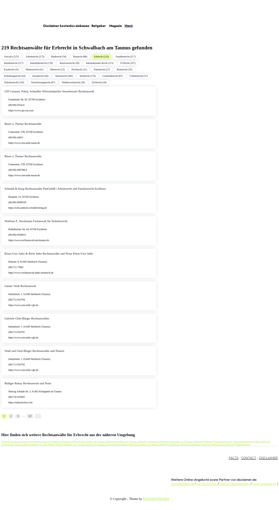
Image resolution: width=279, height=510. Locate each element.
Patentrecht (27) (102, 69)
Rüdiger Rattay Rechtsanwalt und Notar (28, 383)
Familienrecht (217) (126, 56)
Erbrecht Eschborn (30, 441)
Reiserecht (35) (124, 69)
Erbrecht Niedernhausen (238, 444)
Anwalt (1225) (11, 56)
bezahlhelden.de (182, 484)
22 (30, 416)
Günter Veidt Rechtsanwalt (20, 286)
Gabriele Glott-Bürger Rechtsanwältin (27, 318)
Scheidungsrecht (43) (15, 76)
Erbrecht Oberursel (233, 441)
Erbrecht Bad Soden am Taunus (88, 441)
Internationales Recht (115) (100, 63)
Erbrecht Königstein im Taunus (175, 441)
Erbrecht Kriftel (252, 441)
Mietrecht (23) (57, 69)
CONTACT (248, 458)
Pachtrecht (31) (79, 69)
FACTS (233, 458)
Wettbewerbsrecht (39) (73, 82)
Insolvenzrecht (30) (69, 63)
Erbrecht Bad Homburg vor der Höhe (34, 444)
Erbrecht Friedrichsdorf (212, 444)
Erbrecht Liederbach (148, 441)
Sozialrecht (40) (40, 76)
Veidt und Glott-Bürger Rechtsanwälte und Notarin (34, 350)
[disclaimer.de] (17, 26)
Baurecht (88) (80, 56)
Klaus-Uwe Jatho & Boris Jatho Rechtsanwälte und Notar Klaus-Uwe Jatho (49, 253)
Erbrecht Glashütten (168, 444)
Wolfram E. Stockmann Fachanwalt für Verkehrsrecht (36, 221)
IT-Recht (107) (127, 63)
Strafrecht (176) (88, 76)
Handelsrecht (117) (13, 63)
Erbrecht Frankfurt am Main (142, 444)
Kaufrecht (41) (11, 69)
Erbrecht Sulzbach (10, 441)
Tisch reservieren (264, 484)
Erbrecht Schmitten (189, 444)
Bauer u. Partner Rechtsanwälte (23, 123)
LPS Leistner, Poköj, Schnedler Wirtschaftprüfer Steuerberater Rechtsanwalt (49, 91)
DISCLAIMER (268, 458)
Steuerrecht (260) (64, 76)
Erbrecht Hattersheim (116, 444)
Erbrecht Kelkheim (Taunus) (207, 441)
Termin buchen (206, 484)
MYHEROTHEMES (156, 498)
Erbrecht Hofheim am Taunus (69, 444)
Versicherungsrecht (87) (43, 82)
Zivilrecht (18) (99, 82)
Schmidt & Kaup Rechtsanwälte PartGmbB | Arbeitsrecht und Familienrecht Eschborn (55, 188)
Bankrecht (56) (58, 56)
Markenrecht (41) (34, 69)
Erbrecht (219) (101, 56)
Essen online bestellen (235, 484)
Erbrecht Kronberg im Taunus (121, 441)
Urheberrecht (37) (138, 76)
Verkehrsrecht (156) (14, 82)
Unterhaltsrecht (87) (112, 76)
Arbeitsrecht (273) (35, 56)
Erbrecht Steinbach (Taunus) (56, 441)
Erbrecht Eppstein (95, 444)
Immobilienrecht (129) (41, 63)
